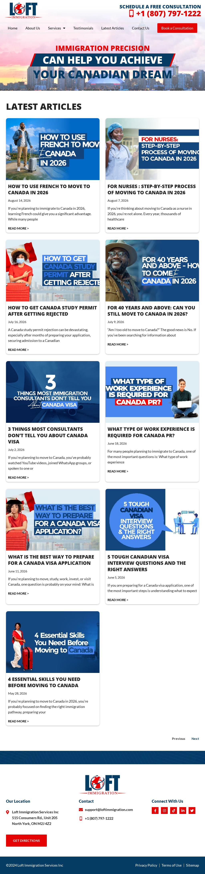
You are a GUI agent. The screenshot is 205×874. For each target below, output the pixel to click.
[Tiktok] (173, 810)
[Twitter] (192, 810)
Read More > (18, 228)
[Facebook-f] (155, 810)
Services (54, 28)
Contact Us (140, 28)
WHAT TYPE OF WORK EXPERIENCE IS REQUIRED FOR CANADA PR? (151, 432)
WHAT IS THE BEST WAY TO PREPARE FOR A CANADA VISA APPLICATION (51, 559)
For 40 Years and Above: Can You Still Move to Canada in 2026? (151, 310)
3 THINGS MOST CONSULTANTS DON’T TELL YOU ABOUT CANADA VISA (48, 435)
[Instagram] (164, 810)
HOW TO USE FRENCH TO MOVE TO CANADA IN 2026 (49, 189)
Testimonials (83, 28)
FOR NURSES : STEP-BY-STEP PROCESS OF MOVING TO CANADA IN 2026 (152, 189)
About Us (32, 28)
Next (195, 738)
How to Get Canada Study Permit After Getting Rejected (52, 310)
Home (12, 28)
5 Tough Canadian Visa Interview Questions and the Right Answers (147, 562)
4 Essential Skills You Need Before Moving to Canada (44, 682)
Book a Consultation (177, 28)
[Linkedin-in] (182, 810)
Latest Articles (112, 28)
